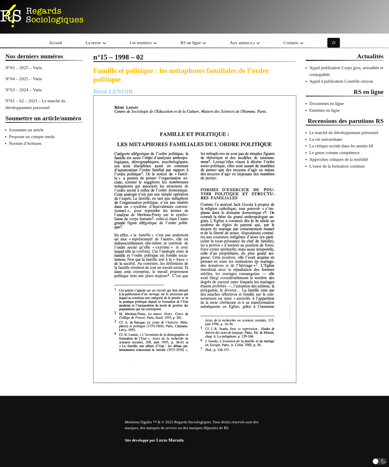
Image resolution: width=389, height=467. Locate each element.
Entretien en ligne (324, 110)
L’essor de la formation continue (337, 166)
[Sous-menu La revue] (104, 43)
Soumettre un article (26, 130)
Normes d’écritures (25, 143)
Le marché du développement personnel (343, 132)
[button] (380, 461)
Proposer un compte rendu (32, 136)
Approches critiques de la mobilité (338, 159)
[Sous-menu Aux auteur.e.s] (258, 43)
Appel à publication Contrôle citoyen (341, 81)
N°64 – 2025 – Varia (23, 78)
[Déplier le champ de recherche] (333, 43)
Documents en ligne (326, 103)
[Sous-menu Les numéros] (155, 43)
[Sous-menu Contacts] (302, 43)
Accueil (55, 42)
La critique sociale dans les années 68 (341, 146)
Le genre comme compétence (334, 152)
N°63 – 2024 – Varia (23, 89)
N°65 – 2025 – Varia (23, 67)
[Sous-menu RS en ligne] (204, 43)
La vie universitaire (325, 139)
